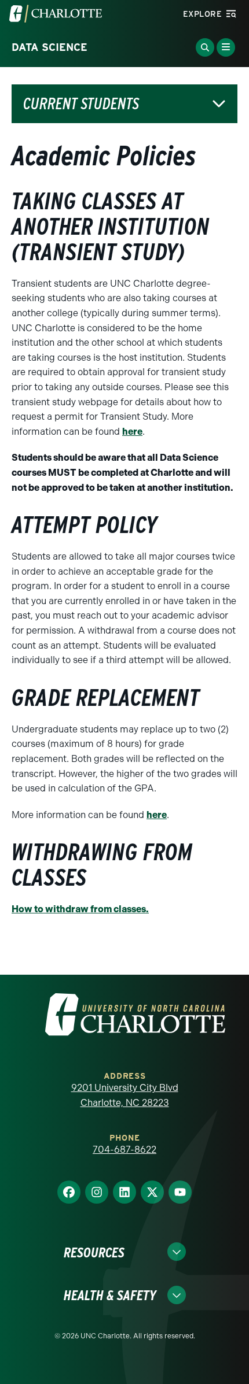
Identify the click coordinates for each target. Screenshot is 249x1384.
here (132, 431)
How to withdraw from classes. (80, 909)
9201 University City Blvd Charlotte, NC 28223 (124, 1095)
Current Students (81, 104)
